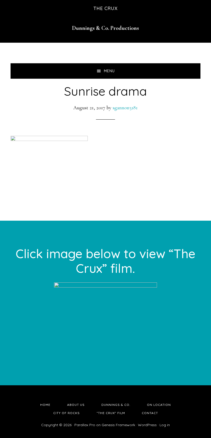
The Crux (105, 8)
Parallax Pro (84, 425)
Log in (165, 425)
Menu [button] (109, 71)
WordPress (147, 425)
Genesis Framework (118, 425)
